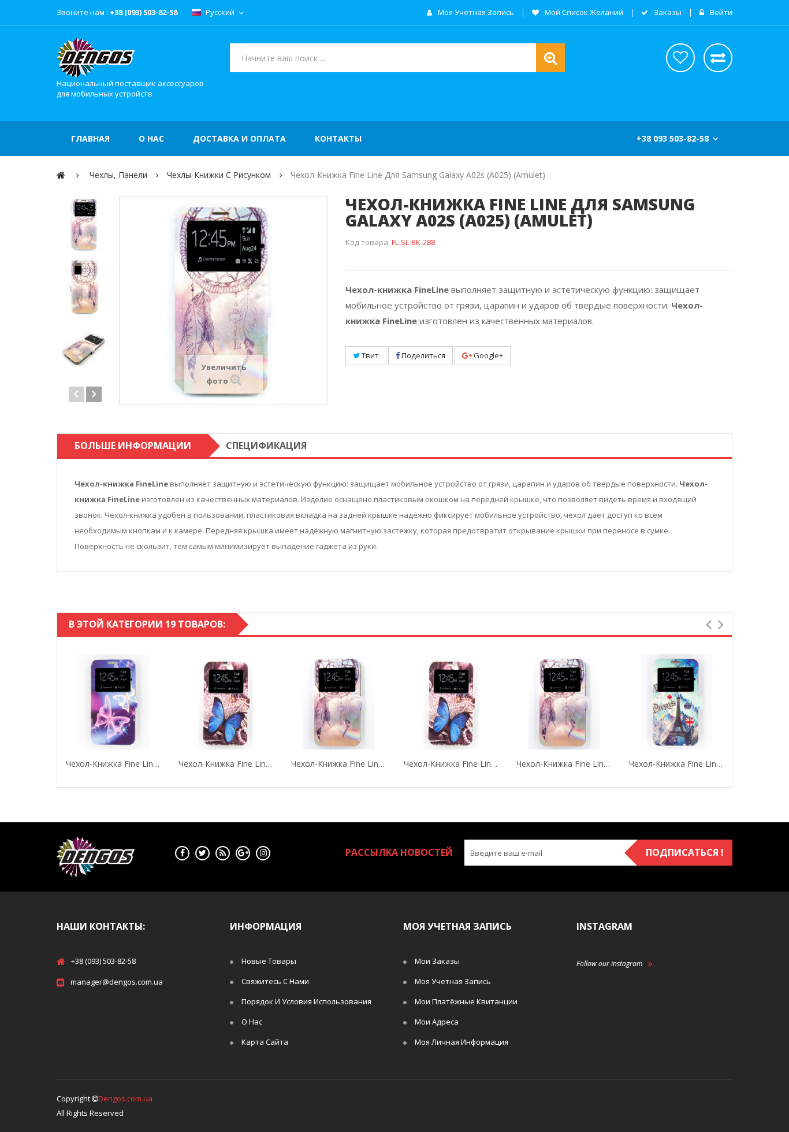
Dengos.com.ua (125, 1098)
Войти (720, 13)
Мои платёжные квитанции (466, 1001)
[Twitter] (202, 853)
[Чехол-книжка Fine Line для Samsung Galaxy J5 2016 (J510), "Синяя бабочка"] (451, 701)
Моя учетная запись (475, 13)
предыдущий (76, 394)
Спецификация (266, 445)
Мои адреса (437, 1021)
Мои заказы (437, 961)
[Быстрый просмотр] (68, 702)
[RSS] (222, 853)
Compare (159, 702)
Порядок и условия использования (306, 1001)
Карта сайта (264, 1042)
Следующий (94, 394)
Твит (369, 355)
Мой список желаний (583, 13)
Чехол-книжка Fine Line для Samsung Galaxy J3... (113, 763)
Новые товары (268, 961)
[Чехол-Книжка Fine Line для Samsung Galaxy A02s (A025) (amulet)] (85, 224)
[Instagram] (263, 853)
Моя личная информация (461, 1042)
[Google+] (243, 853)
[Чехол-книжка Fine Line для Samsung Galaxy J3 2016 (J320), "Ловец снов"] (338, 701)
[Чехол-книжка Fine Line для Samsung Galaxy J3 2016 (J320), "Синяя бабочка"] (226, 701)
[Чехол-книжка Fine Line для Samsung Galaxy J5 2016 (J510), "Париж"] (676, 701)
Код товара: (367, 242)
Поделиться (422, 355)
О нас (251, 1021)
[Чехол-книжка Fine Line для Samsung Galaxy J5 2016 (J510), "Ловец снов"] (564, 701)
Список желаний (680, 57)
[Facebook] (182, 853)
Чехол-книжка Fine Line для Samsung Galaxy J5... (451, 763)
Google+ (487, 355)
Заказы (667, 13)
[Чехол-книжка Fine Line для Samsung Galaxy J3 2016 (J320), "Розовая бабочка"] (113, 701)
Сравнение (718, 57)
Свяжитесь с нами (275, 981)
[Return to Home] (61, 175)
